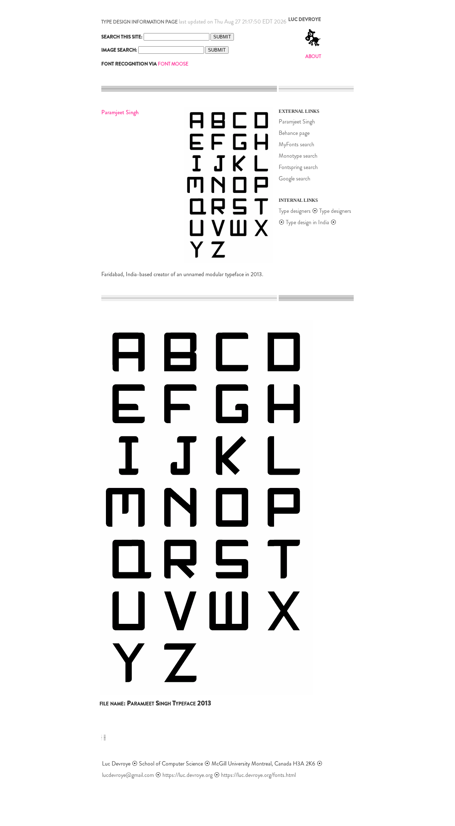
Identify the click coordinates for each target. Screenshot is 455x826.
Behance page (294, 133)
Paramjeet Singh (297, 121)
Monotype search (298, 156)
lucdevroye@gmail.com (128, 775)
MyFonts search (296, 144)
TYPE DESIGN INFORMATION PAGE (139, 22)
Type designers (295, 211)
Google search (294, 178)
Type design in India (307, 222)
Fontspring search (298, 167)
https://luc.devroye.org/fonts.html (258, 775)
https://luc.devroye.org (187, 775)
